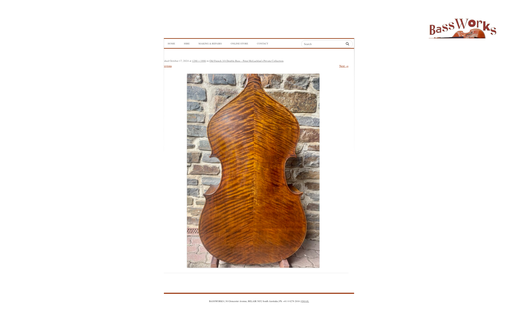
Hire (187, 43)
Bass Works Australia (462, 26)
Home (171, 43)
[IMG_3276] (253, 171)
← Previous (165, 66)
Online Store (239, 43)
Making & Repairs (210, 43)
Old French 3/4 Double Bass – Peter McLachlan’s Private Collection (246, 61)
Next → (343, 66)
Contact (262, 43)
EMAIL (305, 301)
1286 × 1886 (199, 61)
